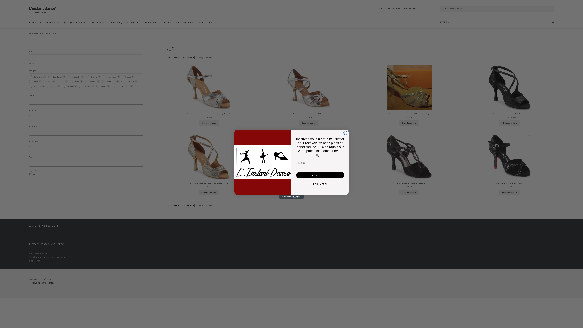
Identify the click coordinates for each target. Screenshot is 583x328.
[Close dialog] (345, 133)
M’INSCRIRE (320, 175)
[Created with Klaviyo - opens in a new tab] (291, 197)
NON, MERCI (320, 184)
